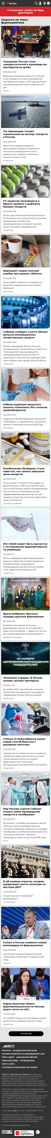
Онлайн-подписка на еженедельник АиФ (23, 1054)
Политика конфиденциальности (16, 1125)
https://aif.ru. (34, 1121)
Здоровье (8, 291)
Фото (6, 841)
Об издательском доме (25, 1050)
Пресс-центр (8, 1057)
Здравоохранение (12, 503)
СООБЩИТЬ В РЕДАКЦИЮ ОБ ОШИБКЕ (19, 1067)
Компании (8, 698)
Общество (8, 230)
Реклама (6, 1050)
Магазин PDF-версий (26, 1057)
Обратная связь (10, 1061)
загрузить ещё (26, 1033)
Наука (6, 91)
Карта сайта (8, 1064)
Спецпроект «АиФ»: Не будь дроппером (25, 11)
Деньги (6, 963)
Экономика (9, 902)
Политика (8, 161)
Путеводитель (27, 1061)
